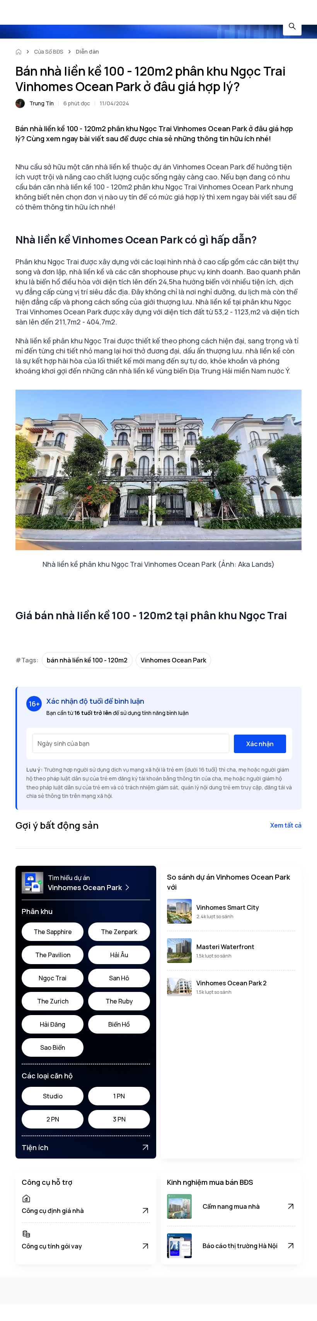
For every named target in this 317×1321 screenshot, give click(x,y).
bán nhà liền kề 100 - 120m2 (87, 660)
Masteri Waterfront (225, 947)
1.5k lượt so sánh (214, 956)
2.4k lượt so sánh (214, 916)
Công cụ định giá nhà (53, 1210)
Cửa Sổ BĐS (48, 51)
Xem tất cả (286, 825)
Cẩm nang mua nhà (231, 1206)
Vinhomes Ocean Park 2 (231, 983)
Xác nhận (260, 744)
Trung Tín (41, 103)
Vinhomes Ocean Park (173, 660)
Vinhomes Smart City (227, 907)
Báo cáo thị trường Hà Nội (240, 1246)
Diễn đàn (87, 51)
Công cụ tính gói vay (52, 1246)
